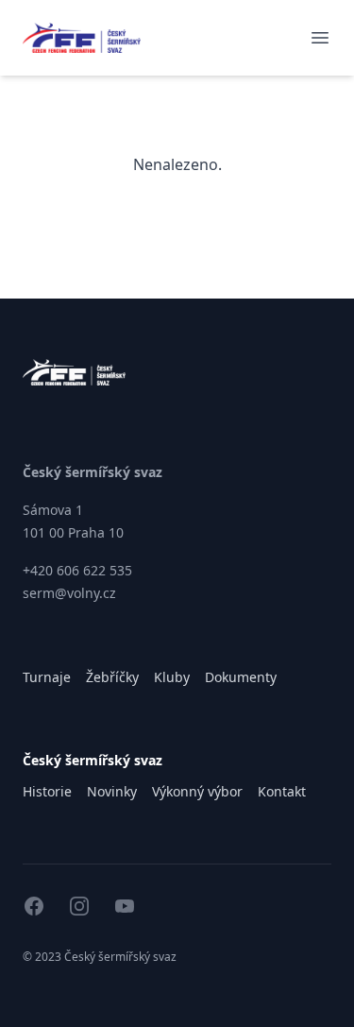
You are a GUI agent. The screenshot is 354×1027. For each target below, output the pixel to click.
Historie (47, 791)
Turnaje (47, 677)
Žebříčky (112, 677)
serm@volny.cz (69, 593)
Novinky (112, 791)
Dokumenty (241, 677)
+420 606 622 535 (77, 570)
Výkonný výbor (197, 791)
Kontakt (282, 791)
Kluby (172, 677)
